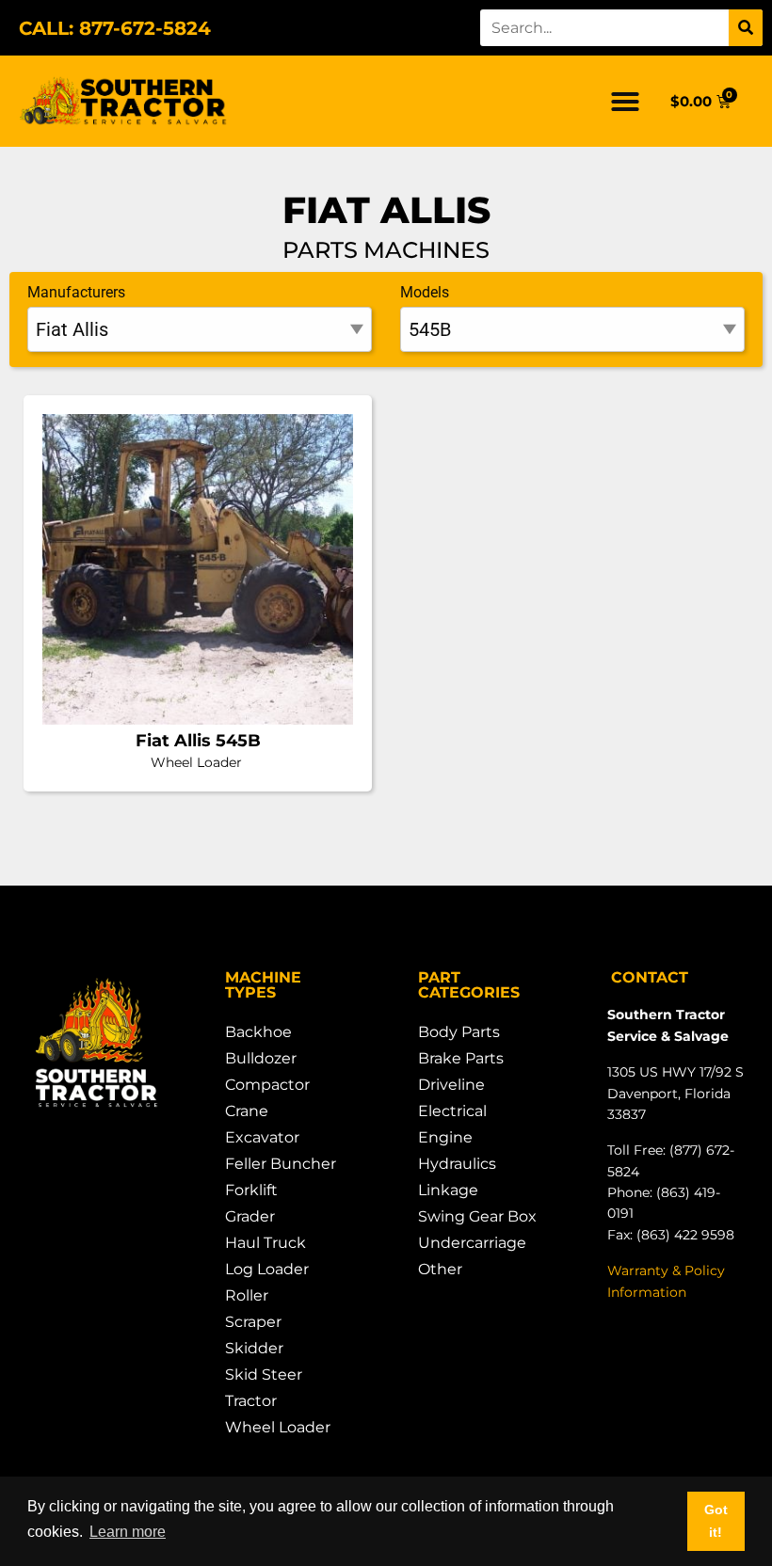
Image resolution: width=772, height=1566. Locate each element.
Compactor (267, 1085)
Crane (246, 1111)
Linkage (448, 1190)
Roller (246, 1295)
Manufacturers (76, 292)
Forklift (251, 1190)
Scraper (253, 1322)
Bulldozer (261, 1058)
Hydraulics (457, 1164)
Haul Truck (265, 1243)
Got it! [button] (716, 1521)
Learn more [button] (127, 1532)
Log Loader (267, 1269)
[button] (625, 101)
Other (440, 1269)
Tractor (251, 1401)
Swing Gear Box (477, 1216)
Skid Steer (263, 1374)
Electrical (452, 1111)
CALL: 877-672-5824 (115, 28)
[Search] (746, 27)
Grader (250, 1216)
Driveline (451, 1085)
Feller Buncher (280, 1164)
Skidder (254, 1348)
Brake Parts (461, 1058)
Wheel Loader (277, 1427)
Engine (445, 1137)
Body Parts (459, 1032)
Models (424, 292)
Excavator (262, 1137)
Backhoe (258, 1032)
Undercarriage (472, 1243)
